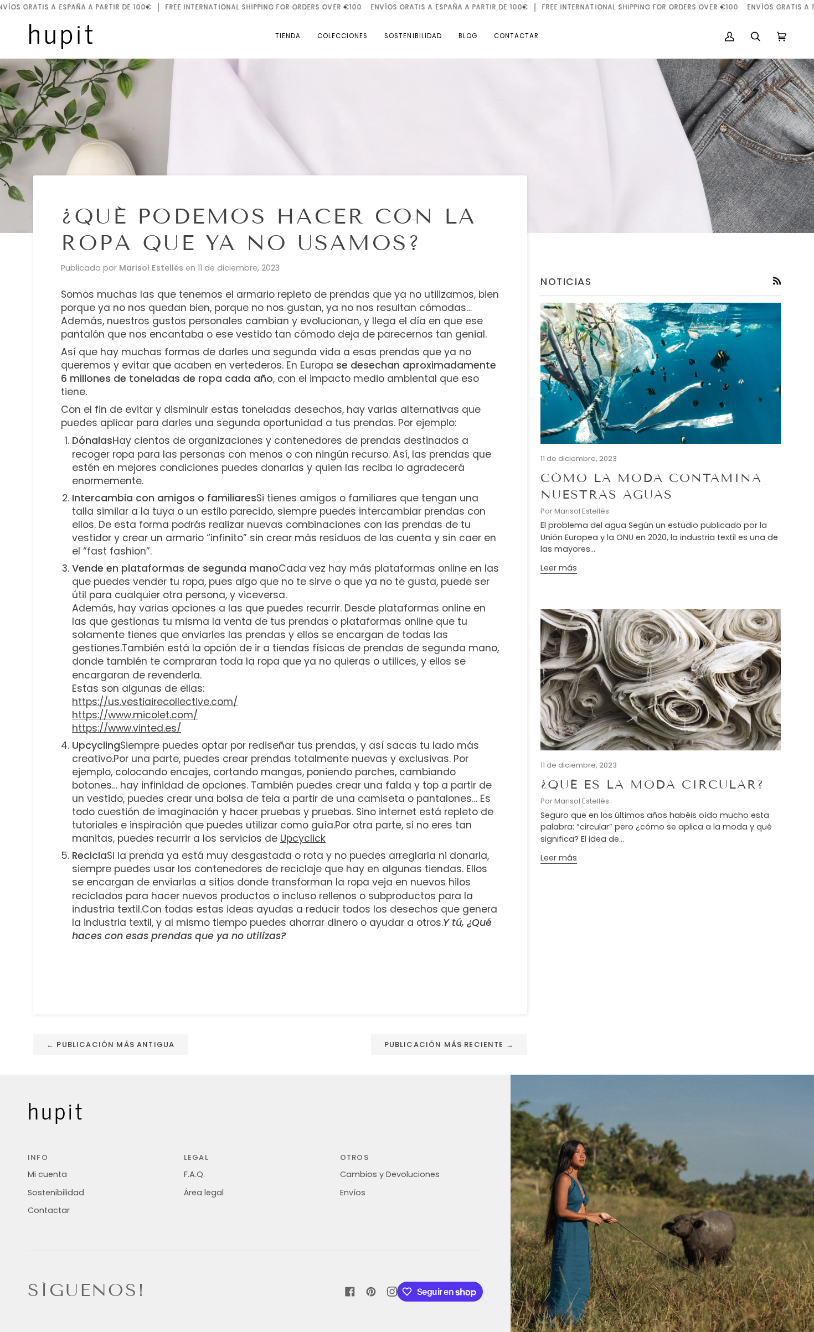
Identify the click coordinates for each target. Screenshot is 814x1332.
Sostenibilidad (56, 1192)
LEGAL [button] (196, 1157)
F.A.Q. (194, 1174)
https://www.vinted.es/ (126, 728)
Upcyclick (303, 838)
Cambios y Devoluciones (390, 1174)
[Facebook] (350, 1292)
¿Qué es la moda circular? (652, 784)
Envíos (352, 1192)
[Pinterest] (371, 1292)
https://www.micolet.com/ (135, 715)
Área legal (204, 1192)
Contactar (49, 1210)
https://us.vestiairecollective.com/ (155, 701)
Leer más (558, 567)
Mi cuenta (47, 1174)
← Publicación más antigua (110, 1044)
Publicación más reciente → (449, 1044)
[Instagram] (392, 1292)
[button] (288, 36)
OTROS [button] (354, 1157)
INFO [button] (38, 1157)
